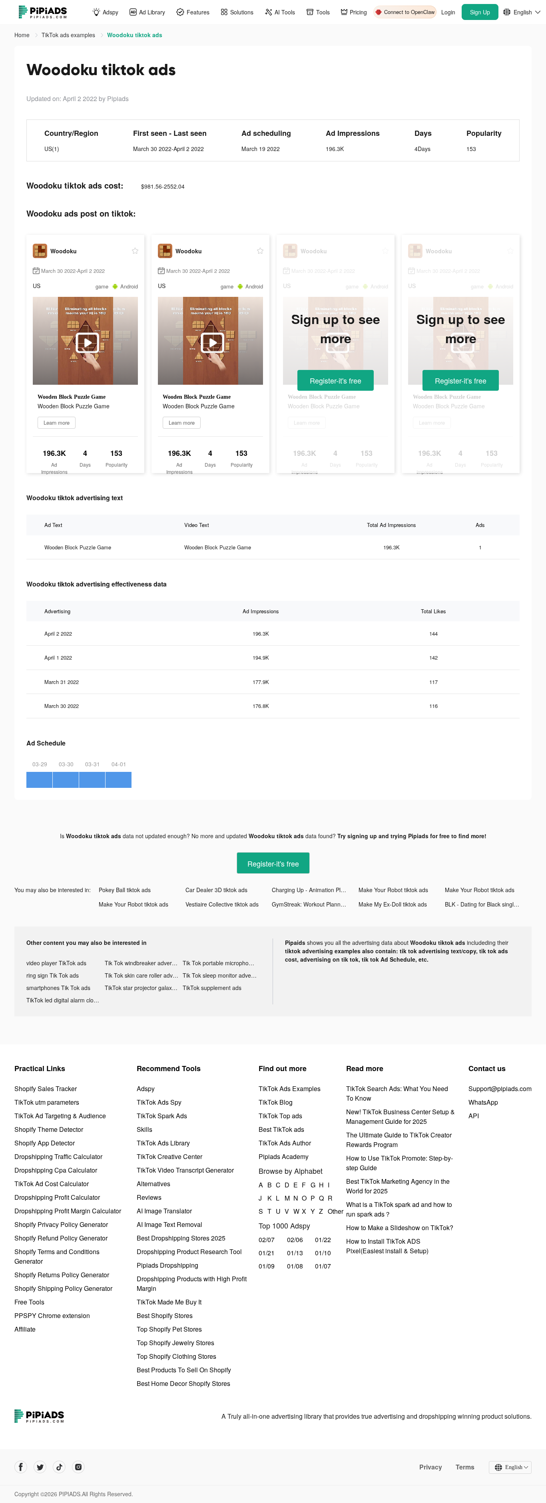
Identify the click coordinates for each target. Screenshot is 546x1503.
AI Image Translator (164, 1210)
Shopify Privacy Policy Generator (61, 1224)
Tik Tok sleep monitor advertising (222, 975)
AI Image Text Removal (169, 1224)
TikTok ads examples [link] (69, 35)
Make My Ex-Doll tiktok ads (393, 904)
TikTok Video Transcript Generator (185, 1170)
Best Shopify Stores (165, 1315)
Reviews (149, 1197)
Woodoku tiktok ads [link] (134, 35)
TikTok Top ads (280, 1115)
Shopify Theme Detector (48, 1129)
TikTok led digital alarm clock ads (65, 1000)
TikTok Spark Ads (162, 1115)
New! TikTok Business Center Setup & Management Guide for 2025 (400, 1116)
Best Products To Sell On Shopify (184, 1369)
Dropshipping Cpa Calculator (55, 1170)
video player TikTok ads (56, 963)
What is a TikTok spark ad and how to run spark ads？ (399, 1209)
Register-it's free (335, 380)
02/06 (295, 1239)
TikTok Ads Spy (159, 1102)
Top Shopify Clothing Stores (176, 1356)
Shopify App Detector (44, 1142)
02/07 (267, 1239)
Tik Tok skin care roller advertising (144, 975)
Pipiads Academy (284, 1156)
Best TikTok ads (281, 1129)
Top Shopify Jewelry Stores (175, 1342)
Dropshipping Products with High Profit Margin (192, 1283)
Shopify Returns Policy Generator (61, 1274)
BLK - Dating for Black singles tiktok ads (488, 904)
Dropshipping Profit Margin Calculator (67, 1210)
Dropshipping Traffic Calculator (58, 1156)
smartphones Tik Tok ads (58, 988)
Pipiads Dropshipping (167, 1265)
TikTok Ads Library (163, 1142)
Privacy (430, 1467)
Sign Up (480, 12)
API (473, 1115)
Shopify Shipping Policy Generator (63, 1288)
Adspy (146, 1088)
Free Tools (29, 1301)
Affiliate (25, 1329)
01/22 (323, 1239)
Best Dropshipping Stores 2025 (181, 1238)
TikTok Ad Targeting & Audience (60, 1115)
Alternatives (153, 1183)
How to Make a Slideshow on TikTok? (399, 1227)
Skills (144, 1129)
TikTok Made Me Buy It (169, 1301)
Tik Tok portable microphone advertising (222, 963)
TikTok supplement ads (212, 988)
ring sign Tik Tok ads (52, 975)
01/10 (323, 1252)
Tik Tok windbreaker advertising (144, 963)
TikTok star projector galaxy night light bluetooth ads (144, 988)
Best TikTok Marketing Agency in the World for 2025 (398, 1186)
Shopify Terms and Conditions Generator (57, 1256)
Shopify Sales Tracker (45, 1088)
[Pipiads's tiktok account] (59, 1467)
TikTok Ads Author (285, 1142)
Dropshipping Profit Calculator (57, 1197)
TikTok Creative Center (169, 1156)
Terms (465, 1467)
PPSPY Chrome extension (52, 1315)
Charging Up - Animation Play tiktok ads (315, 890)
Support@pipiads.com (500, 1088)
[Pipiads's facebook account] (20, 1467)
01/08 (295, 1265)
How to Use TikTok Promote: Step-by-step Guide (399, 1162)
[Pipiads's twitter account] (40, 1467)
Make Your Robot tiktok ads (393, 890)
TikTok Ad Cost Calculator (51, 1183)
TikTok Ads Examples (290, 1088)
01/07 (323, 1265)
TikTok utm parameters (46, 1102)
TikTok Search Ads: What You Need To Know (397, 1093)
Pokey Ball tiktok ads (125, 890)
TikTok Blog (276, 1102)
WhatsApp (483, 1102)
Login (448, 12)
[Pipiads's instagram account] (78, 1467)
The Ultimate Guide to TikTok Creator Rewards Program (399, 1139)
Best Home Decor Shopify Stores (183, 1383)
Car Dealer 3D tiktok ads (216, 890)
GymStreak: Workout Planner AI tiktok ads (315, 904)
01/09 (267, 1265)
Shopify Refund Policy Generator (61, 1238)
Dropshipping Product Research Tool (189, 1251)
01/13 (295, 1252)
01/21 (267, 1252)
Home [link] (22, 35)
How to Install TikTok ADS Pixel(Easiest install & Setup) (387, 1246)
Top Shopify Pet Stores (169, 1329)
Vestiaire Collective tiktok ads (222, 904)
